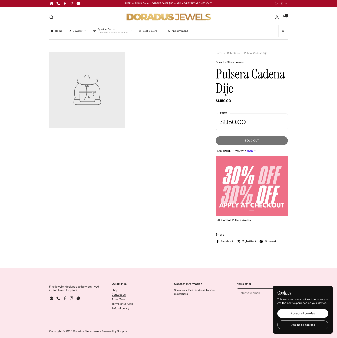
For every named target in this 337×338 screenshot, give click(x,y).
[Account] (277, 17)
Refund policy (120, 308)
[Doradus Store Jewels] (168, 17)
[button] (51, 17)
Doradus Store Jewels (230, 62)
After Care (118, 299)
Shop (115, 290)
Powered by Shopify (114, 331)
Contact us (119, 294)
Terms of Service (122, 304)
